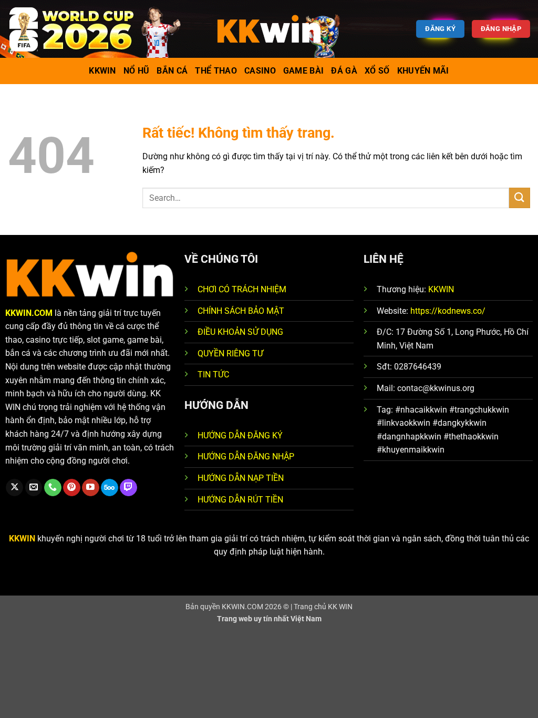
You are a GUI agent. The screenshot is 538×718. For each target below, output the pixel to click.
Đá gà (344, 71)
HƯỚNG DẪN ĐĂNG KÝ (240, 435)
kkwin (102, 71)
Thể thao (216, 71)
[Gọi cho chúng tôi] (52, 488)
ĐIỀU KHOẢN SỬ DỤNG (240, 332)
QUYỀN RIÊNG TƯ (230, 353)
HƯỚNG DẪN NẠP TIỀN (241, 478)
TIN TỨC (213, 374)
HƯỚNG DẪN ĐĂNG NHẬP (246, 456)
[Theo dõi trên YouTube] (90, 488)
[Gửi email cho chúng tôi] (34, 488)
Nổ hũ (136, 71)
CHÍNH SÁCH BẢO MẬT (241, 311)
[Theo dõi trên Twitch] (128, 488)
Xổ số (377, 71)
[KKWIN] (269, 29)
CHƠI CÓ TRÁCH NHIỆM (242, 289)
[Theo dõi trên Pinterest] (71, 488)
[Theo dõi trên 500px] (109, 488)
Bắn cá (172, 71)
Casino (260, 71)
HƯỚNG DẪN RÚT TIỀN (240, 500)
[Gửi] (519, 198)
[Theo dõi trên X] (14, 488)
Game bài (303, 71)
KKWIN (441, 289)
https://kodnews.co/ (447, 311)
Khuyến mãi (423, 71)
